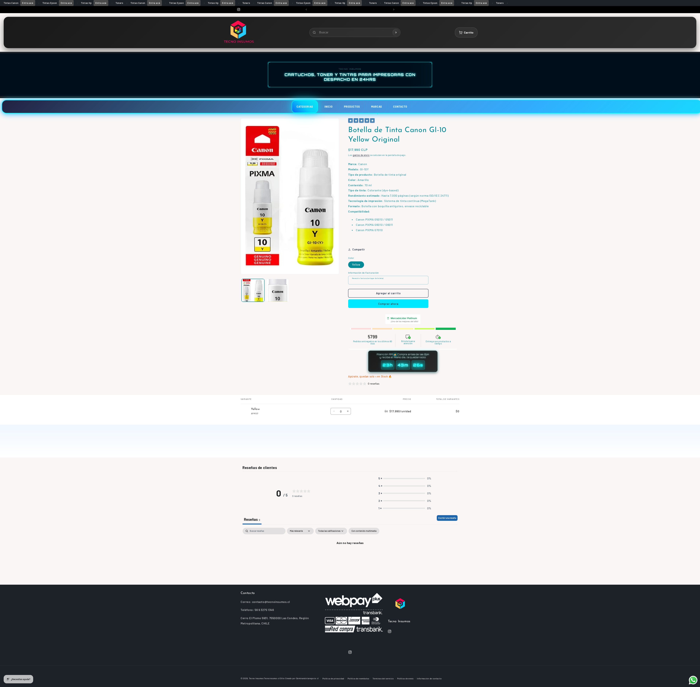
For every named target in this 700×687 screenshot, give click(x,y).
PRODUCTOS (352, 106)
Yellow (356, 264)
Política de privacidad (333, 678)
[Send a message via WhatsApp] (693, 680)
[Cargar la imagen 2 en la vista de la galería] (277, 290)
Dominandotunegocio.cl (307, 678)
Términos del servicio (383, 678)
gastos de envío (361, 155)
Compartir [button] (358, 249)
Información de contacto (429, 678)
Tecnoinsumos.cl (272, 678)
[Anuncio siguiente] (394, 9)
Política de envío (405, 678)
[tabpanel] (350, 555)
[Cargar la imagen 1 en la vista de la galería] (253, 290)
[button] (404, 478)
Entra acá (27, 2)
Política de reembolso (358, 678)
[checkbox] (364, 531)
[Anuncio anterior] (306, 9)
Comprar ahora (388, 303)
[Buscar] (395, 32)
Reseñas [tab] (252, 519)
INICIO (328, 106)
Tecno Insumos (256, 678)
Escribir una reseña (447, 518)
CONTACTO (400, 106)
